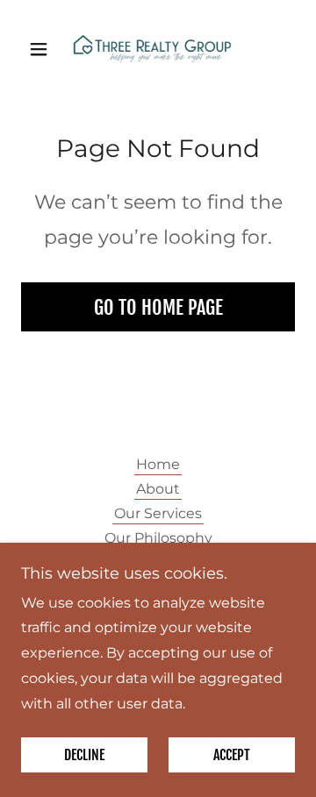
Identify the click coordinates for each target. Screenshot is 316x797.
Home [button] (158, 464)
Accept (231, 755)
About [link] (158, 488)
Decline (84, 755)
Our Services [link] (158, 513)
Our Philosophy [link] (158, 538)
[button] (41, 49)
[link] (158, 49)
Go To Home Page (158, 307)
